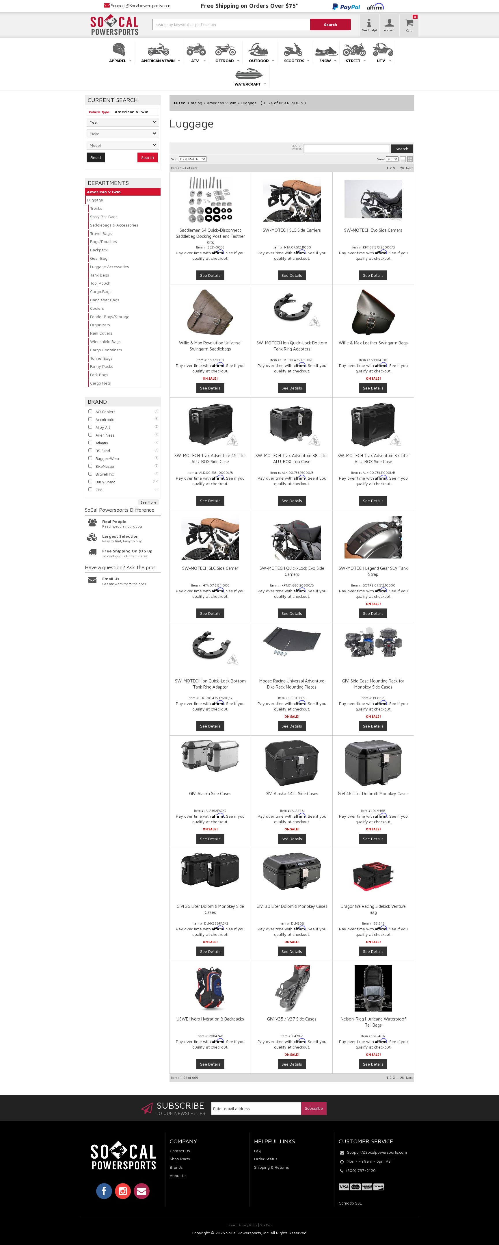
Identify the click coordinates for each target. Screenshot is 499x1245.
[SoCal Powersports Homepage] (114, 24)
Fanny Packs (101, 366)
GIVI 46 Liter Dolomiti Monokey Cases (373, 793)
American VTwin (104, 191)
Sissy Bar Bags (104, 216)
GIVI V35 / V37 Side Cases (291, 1018)
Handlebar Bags (104, 299)
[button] (216, 24)
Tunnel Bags (101, 358)
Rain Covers (101, 333)
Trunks (96, 208)
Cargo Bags (100, 291)
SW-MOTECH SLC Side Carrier (210, 568)
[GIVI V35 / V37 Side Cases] (292, 988)
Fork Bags (99, 374)
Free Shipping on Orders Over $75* (249, 5)
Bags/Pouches (103, 241)
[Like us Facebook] (104, 1191)
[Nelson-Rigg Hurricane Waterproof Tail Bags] (373, 988)
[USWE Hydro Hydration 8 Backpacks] (210, 988)
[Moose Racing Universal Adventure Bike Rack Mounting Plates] (292, 641)
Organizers (100, 324)
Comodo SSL (350, 1203)
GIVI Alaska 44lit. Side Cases (291, 793)
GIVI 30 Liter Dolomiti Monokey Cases (291, 906)
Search (147, 157)
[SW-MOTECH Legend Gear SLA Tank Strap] (373, 537)
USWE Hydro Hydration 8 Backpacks (210, 1018)
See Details (210, 275)
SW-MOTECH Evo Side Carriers (373, 230)
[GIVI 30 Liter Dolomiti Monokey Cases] (292, 871)
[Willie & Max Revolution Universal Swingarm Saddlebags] (210, 312)
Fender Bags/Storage (109, 316)
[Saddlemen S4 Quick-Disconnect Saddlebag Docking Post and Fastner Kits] (210, 200)
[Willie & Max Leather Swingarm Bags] (373, 312)
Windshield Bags (105, 341)
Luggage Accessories (109, 266)
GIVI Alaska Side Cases (210, 793)
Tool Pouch (100, 283)
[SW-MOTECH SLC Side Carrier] (210, 537)
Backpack (99, 249)
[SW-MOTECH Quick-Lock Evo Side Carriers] (292, 537)
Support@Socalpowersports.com (140, 5)
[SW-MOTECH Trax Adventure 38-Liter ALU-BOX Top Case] (292, 424)
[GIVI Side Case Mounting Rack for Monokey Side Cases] (373, 642)
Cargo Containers (106, 349)
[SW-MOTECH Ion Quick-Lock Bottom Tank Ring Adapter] (210, 646)
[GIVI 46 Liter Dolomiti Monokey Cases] (373, 763)
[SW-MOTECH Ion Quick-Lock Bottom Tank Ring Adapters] (292, 308)
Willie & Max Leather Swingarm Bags (373, 342)
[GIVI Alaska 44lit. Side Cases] (292, 763)
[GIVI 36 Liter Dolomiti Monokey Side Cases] (210, 870)
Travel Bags (101, 233)
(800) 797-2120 (361, 1170)
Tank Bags (99, 274)
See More (148, 502)
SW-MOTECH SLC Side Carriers (292, 230)
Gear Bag (98, 258)
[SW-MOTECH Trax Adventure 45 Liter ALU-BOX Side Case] (210, 424)
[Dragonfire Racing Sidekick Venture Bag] (373, 876)
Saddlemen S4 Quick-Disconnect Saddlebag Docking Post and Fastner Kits (210, 236)
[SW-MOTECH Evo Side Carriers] (373, 199)
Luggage (95, 199)
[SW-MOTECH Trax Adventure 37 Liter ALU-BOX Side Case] (373, 424)
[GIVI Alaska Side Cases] (210, 756)
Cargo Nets (100, 383)
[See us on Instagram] (123, 1191)
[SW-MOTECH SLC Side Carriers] (292, 199)
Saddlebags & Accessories (114, 224)
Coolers (97, 308)
